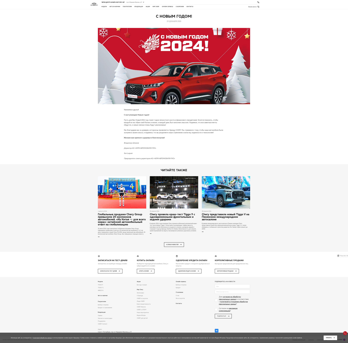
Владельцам (139, 6)
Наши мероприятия (143, 312)
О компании (180, 6)
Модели (104, 6)
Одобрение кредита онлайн (187, 271)
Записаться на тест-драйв (108, 271)
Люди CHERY (141, 301)
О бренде (140, 295)
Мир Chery (156, 6)
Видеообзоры (141, 315)
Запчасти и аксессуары (105, 318)
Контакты (190, 6)
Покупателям (127, 6)
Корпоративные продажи (225, 271)
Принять (329, 337)
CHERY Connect (102, 324)
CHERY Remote (141, 307)
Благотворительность (144, 304)
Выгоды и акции (142, 285)
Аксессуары (140, 293)
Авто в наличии (114, 6)
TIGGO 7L (101, 287)
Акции (148, 6)
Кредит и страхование (105, 307)
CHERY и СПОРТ (142, 309)
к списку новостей (172, 244)
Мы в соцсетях (180, 298)
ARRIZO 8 (100, 290)
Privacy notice (343, 255)
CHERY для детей (142, 318)
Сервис (100, 315)
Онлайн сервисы (167, 6)
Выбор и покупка (103, 305)
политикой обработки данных (42, 338)
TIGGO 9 (100, 285)
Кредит (178, 287)
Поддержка (101, 321)
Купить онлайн (144, 271)
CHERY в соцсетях (142, 298)
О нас (177, 295)
